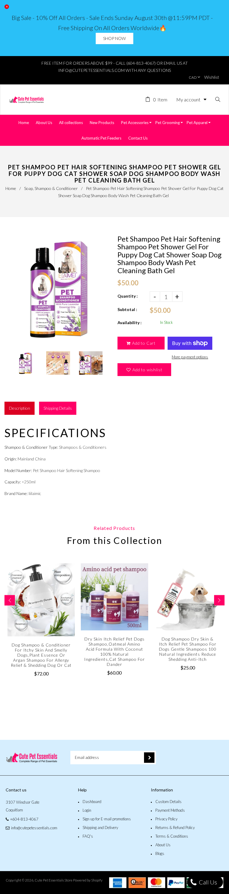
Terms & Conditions (171, 836)
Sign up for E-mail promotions (107, 818)
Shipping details (58, 408)
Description (19, 408)
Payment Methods (170, 810)
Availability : (129, 322)
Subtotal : (127, 309)
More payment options (190, 357)
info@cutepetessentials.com (34, 827)
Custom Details (168, 801)
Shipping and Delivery (100, 827)
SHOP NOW (114, 38)
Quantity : (127, 295)
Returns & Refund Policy (175, 827)
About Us (163, 844)
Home (10, 188)
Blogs (159, 853)
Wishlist (211, 77)
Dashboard (92, 801)
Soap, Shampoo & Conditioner (51, 188)
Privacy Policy (166, 818)
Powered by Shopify (88, 880)
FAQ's (88, 836)
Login (87, 810)
